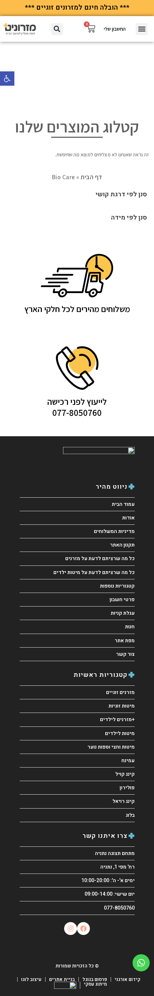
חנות (130, 626)
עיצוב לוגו (31, 979)
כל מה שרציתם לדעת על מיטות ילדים (94, 572)
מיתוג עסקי (95, 984)
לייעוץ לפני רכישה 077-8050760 (77, 407)
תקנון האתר (122, 545)
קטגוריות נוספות (117, 586)
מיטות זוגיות (122, 706)
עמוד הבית (123, 504)
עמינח (128, 760)
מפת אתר (125, 640)
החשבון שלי (115, 29)
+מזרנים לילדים (117, 719)
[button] (7, 78)
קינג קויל (125, 774)
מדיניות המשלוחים (114, 531)
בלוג (130, 815)
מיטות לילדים (120, 733)
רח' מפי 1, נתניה (117, 867)
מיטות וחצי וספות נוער (111, 747)
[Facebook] (83, 928)
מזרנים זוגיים (120, 692)
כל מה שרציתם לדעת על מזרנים (100, 558)
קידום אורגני (127, 979)
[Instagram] (70, 928)
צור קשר (125, 654)
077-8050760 (119, 908)
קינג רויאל (123, 801)
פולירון (127, 787)
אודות (128, 518)
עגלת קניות (123, 613)
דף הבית (91, 177)
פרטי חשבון (122, 599)
